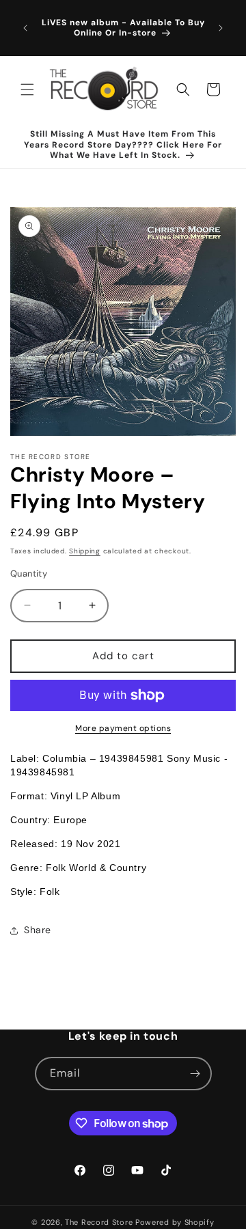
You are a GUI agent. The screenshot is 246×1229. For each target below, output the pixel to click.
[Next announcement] (221, 28)
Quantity (28, 573)
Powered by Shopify (175, 1222)
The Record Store (100, 1222)
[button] (27, 89)
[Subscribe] (195, 1073)
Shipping (84, 551)
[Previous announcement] (25, 28)
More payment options (123, 728)
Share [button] (37, 930)
